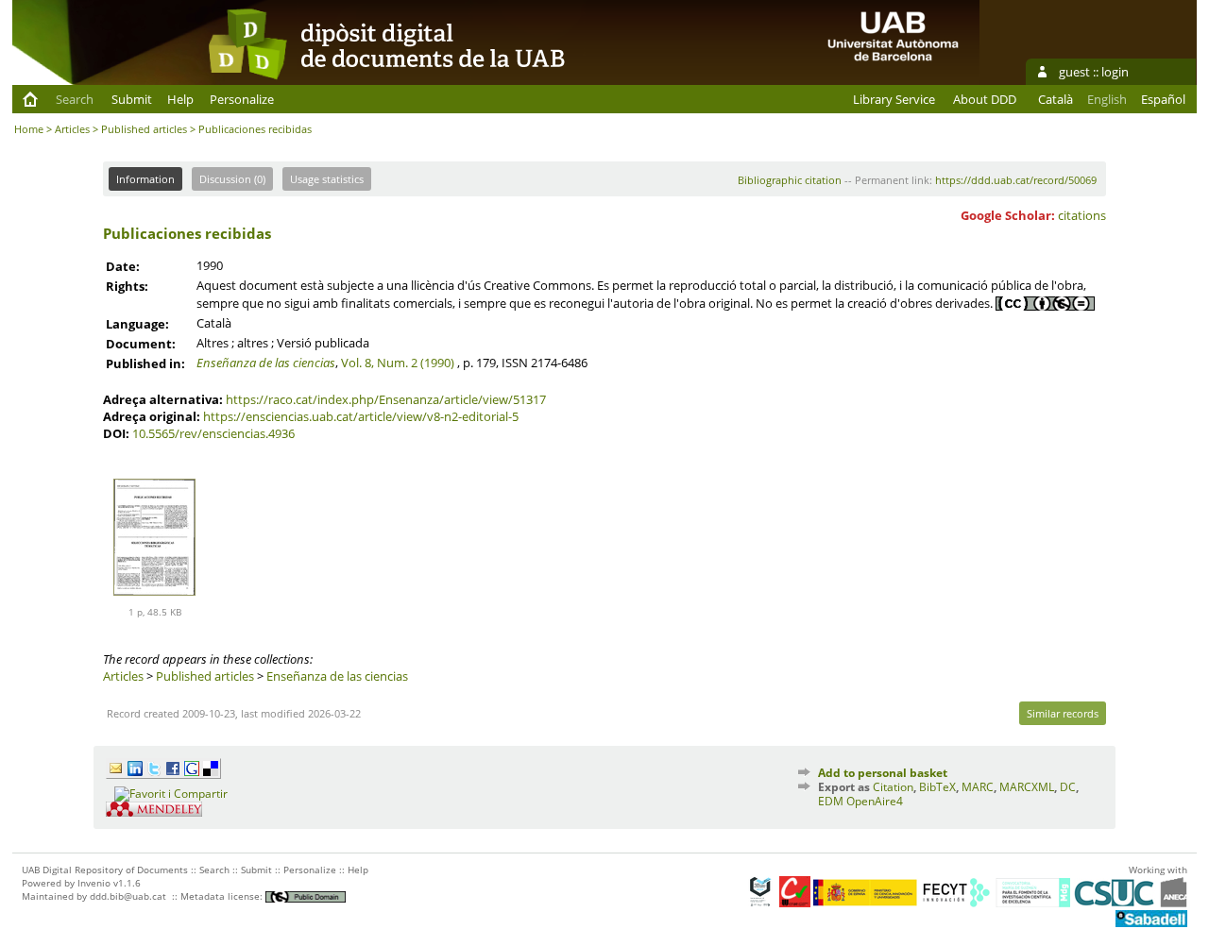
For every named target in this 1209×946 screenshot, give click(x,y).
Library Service (894, 99)
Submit (131, 99)
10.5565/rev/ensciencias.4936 (213, 433)
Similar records (1062, 713)
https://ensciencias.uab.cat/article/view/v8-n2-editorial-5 (361, 416)
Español (1163, 99)
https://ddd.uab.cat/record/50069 (1016, 180)
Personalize (242, 99)
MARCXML (1026, 787)
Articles (72, 129)
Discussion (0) (232, 179)
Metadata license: (222, 896)
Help (180, 99)
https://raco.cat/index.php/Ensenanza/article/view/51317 (386, 399)
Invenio (94, 882)
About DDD (984, 99)
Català (1055, 99)
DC (1068, 787)
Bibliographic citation (790, 180)
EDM (830, 801)
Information (145, 179)
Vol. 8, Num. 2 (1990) (397, 362)
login (1115, 71)
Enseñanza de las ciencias (265, 362)
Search (75, 99)
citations (1082, 215)
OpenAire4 (874, 801)
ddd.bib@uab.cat (128, 896)
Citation (893, 787)
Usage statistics (327, 179)
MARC (978, 787)
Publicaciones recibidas (187, 233)
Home (28, 129)
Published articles (144, 129)
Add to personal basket (882, 773)
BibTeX (937, 787)
